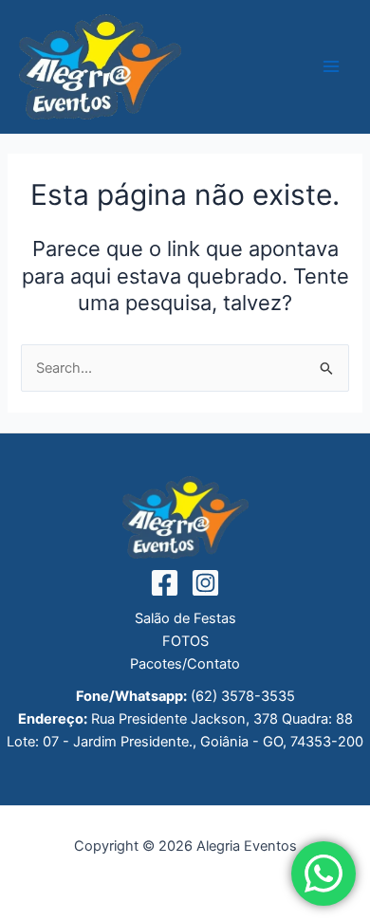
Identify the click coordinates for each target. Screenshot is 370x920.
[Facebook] (164, 583)
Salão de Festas (185, 618)
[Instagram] (205, 583)
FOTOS (185, 641)
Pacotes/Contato (185, 663)
